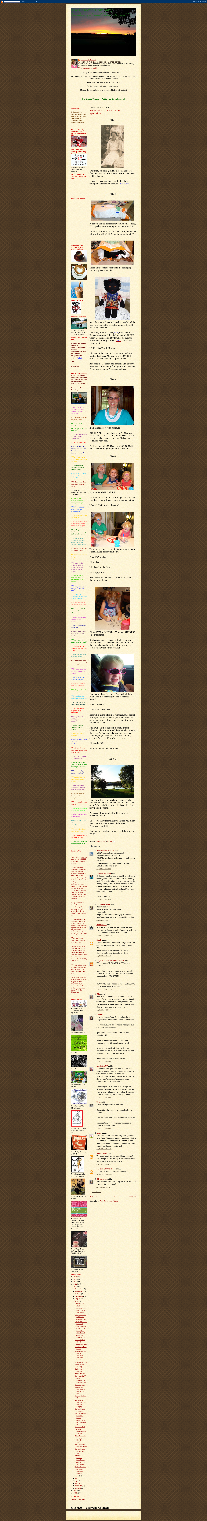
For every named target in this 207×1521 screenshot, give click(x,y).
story (80, 358)
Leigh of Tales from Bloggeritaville (110, 961)
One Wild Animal (80, 1326)
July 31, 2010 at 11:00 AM (103, 1149)
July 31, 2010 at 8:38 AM (103, 1128)
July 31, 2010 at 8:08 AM (103, 1097)
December (79, 1289)
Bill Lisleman (101, 1179)
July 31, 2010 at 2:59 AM (103, 1010)
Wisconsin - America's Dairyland (79, 1471)
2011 (75, 1284)
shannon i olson (103, 904)
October (78, 1294)
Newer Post (93, 1196)
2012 (75, 1281)
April (77, 1481)
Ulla (98, 994)
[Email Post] (114, 841)
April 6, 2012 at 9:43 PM (103, 1187)
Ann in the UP (102, 1066)
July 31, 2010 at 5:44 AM (103, 1061)
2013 (75, 1279)
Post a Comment (96, 1192)
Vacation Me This (81, 1362)
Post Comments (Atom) (109, 1201)
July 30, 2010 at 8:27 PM (103, 920)
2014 (75, 1277)
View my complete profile (88, 68)
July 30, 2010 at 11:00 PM (103, 956)
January (78, 1488)
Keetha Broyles (88, 60)
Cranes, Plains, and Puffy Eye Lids (80, 1422)
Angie (98, 1133)
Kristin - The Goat (103, 873)
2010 (75, 1286)
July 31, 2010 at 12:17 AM (104, 989)
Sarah (98, 940)
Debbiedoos (101, 925)
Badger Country (80, 1319)
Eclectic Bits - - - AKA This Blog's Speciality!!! (81, 1310)
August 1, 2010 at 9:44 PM (104, 1174)
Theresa (99, 1014)
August (78, 1299)
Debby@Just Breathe (105, 850)
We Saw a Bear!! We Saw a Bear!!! (80, 1416)
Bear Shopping (80, 1385)
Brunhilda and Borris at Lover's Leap (80, 1458)
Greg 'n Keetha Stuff (78, 1499)
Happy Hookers (80, 1373)
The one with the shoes (105, 1169)
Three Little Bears (81, 1344)
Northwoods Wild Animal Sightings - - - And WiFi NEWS (80, 1355)
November (79, 1291)
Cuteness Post (80, 1427)
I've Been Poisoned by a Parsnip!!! (80, 1431)
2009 (75, 1490)
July (76, 1301)
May (77, 1478)
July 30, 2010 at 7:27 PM (103, 869)
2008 (75, 1493)
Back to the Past (80, 1467)
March (77, 1483)
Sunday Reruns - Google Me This (80, 1451)
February (78, 1485)
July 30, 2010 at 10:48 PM (104, 935)
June (77, 1476)
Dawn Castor (101, 1153)
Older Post (132, 1196)
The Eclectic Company (92, 10)
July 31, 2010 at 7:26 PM (103, 1164)
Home (113, 1196)
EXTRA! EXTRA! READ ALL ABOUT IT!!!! (80, 1331)
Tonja (98, 1102)
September (79, 1296)
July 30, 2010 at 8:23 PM (103, 899)
